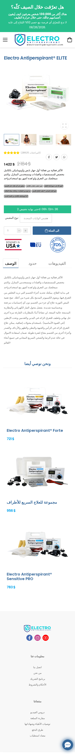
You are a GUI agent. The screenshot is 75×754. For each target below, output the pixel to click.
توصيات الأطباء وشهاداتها (37, 724)
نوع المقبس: (12, 218)
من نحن (37, 673)
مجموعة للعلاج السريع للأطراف (32, 502)
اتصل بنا (37, 667)
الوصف (11, 263)
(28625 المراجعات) (31, 153)
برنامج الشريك (37, 679)
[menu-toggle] (5, 39)
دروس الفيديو (37, 712)
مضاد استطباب (37, 735)
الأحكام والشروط (37, 684)
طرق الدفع (37, 730)
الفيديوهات (57, 263)
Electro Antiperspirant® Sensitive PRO (29, 576)
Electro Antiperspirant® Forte (35, 430)
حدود (32, 263)
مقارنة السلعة (37, 718)
